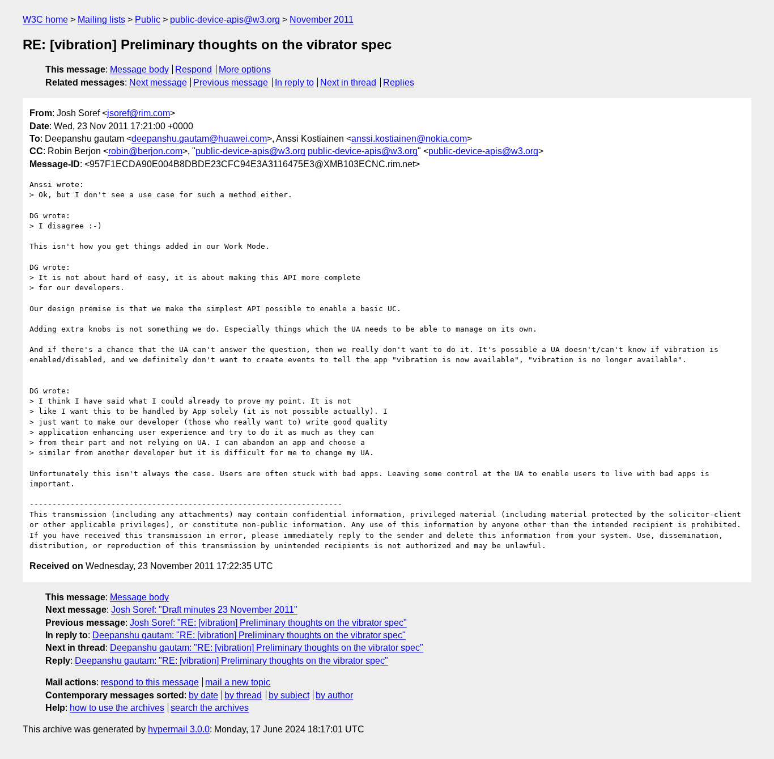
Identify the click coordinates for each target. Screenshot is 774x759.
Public (147, 19)
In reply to (294, 82)
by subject (289, 695)
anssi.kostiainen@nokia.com (409, 138)
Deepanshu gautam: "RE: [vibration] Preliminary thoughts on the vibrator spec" (249, 635)
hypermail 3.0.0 (179, 729)
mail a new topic (237, 682)
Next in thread (348, 82)
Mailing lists (101, 19)
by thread (243, 695)
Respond (193, 69)
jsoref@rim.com (138, 113)
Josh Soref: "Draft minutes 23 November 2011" (204, 609)
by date (203, 695)
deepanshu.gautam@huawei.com (199, 138)
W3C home (45, 19)
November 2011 (322, 19)
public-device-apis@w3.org (225, 19)
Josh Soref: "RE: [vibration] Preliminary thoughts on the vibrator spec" (268, 622)
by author (334, 695)
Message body (139, 69)
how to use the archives (117, 708)
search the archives (210, 708)
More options (245, 69)
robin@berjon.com (145, 151)
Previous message (230, 82)
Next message (158, 82)
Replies (398, 82)
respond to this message (150, 682)
